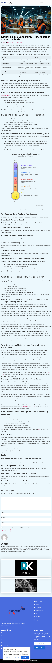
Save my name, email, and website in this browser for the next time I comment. (21, 527)
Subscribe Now (40, 647)
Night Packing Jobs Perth (29, 406)
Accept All (25, 657)
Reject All (17, 657)
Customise (8, 657)
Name (3, 512)
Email (3, 517)
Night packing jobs (5, 95)
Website (3, 522)
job (39, 429)
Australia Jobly (25, 660)
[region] (16, 653)
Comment (4, 496)
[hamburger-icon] (41, 1)
